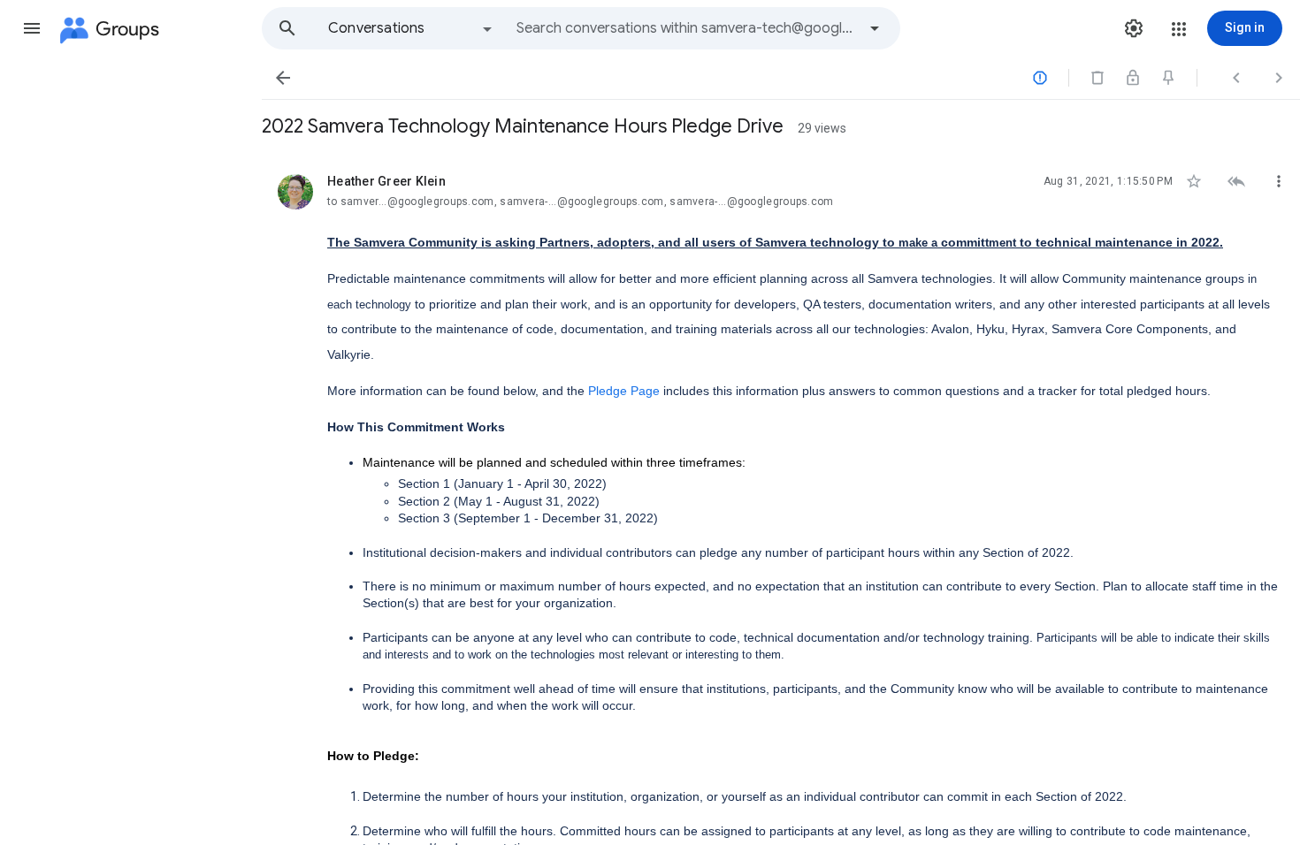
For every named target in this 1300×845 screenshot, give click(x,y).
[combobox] (686, 28)
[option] (411, 28)
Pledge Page (624, 391)
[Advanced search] (874, 28)
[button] (32, 28)
